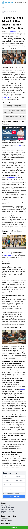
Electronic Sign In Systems (8, 511)
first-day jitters (6, 97)
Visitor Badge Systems (7, 509)
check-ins (22, 389)
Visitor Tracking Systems (7, 507)
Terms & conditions (6, 520)
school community (9, 255)
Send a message (14, 496)
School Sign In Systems (7, 506)
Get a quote (14, 527)
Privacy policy (4, 519)
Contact (3, 513)
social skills (18, 145)
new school (13, 31)
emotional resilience (11, 177)
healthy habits (15, 144)
